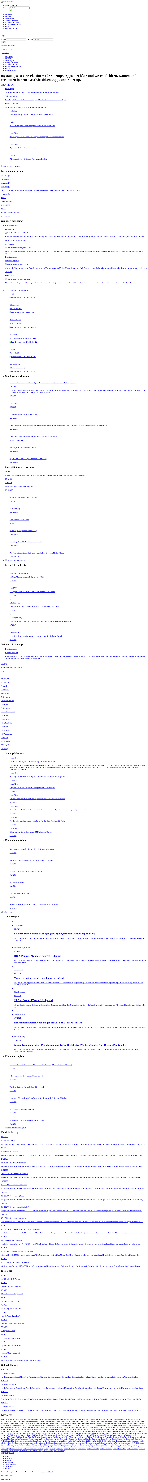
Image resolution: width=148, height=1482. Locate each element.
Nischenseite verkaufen (61, 1433)
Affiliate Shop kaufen (110, 1437)
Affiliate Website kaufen (126, 1437)
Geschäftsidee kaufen (89, 1441)
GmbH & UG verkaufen (56, 1431)
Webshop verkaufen (84, 1435)
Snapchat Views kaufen (56, 1423)
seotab (43, 1472)
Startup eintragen (45, 1449)
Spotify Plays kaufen (89, 1423)
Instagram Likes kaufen (80, 1419)
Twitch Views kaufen (47, 1425)
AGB (7, 1456)
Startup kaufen (37, 1445)
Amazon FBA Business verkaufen (100, 1427)
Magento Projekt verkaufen (43, 1433)
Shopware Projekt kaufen (9, 1445)
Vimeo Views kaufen (62, 1425)
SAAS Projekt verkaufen (78, 1433)
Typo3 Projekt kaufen (66, 1445)
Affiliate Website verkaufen (66, 1427)
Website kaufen (132, 1445)
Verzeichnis (9, 1466)
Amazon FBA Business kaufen (11, 1439)
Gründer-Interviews (12, 22)
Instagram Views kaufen (97, 1419)
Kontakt (8, 1460)
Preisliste (8, 26)
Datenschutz (9, 1458)
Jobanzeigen (9, 18)
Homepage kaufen (138, 1441)
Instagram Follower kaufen (62, 1419)
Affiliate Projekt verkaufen (30, 1427)
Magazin (8, 16)
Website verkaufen (97, 1435)
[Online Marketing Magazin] (15, 560)
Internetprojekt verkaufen (9, 1433)
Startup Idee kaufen (25, 1445)
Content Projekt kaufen (77, 1439)
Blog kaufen (64, 1439)
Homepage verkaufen (95, 1431)
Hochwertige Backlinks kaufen (11, 1449)
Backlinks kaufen (95, 1447)
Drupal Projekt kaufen (125, 1439)
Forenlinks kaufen (107, 1447)
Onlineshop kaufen (105, 1443)
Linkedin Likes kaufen (96, 1421)
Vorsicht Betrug (10, 1464)
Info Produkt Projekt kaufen (10, 1443)
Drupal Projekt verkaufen (58, 1429)
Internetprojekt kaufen (46, 1443)
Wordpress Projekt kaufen (49, 1447)
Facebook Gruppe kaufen (38, 1441)
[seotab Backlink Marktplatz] (15, 1128)
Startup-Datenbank (11, 20)
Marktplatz (9, 14)
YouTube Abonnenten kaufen (28, 1421)
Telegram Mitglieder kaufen (122, 1423)
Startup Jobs (82, 1449)
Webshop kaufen (120, 1445)
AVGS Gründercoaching (33, 1451)
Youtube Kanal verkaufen (37, 1437)
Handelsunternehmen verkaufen (76, 1431)
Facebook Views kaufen (44, 1419)
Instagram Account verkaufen (134, 1431)
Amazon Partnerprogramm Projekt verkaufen (128, 1427)
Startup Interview (57, 1449)
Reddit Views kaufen (22, 1423)
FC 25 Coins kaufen (97, 1425)
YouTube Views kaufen (62, 1421)
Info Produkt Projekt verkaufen (113, 1431)
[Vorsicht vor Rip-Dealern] (10, 166)
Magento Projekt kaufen (76, 1443)
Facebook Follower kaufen (10, 1419)
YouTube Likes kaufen (46, 1421)
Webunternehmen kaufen (9, 1447)
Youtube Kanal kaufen (65, 1447)
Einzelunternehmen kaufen (20, 1441)
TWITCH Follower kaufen (30, 1425)
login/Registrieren (11, 70)
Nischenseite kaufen (92, 1443)
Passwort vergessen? (8, 46)
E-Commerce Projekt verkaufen (78, 1429)
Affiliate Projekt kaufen (95, 1437)
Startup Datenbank (106, 1449)
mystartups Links (7, 1475)
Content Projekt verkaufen (17, 1429)
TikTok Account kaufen (51, 1445)
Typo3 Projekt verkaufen (35, 1435)
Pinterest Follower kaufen (113, 1421)
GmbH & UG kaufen (104, 1441)
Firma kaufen (67, 1441)
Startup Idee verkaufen (133, 1433)
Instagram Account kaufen (29, 1443)
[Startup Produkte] (7, 912)
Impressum (9, 1462)
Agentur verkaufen (82, 1427)
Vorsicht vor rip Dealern (16, 1451)
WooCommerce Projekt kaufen (29, 1447)
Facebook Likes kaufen (28, 1419)
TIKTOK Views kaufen (9, 1421)
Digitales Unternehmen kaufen (95, 1439)
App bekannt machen (81, 1447)
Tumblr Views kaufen (13, 1425)
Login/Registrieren (11, 28)
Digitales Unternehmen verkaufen (38, 1429)
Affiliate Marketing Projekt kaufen (75, 1437)
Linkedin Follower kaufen (80, 1421)
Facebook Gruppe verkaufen (120, 1429)
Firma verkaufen (13, 1431)
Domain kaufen (111, 1439)
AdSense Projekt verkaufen (129, 1425)
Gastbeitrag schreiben (136, 1447)
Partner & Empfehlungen (13, 24)
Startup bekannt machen (31, 1449)
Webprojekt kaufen (96, 1445)
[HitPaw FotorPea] (7, 85)
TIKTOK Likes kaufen (132, 1419)
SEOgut (50, 1472)
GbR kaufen (77, 1441)
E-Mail (3, 39)
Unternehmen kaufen (82, 1445)
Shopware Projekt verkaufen (115, 1433)
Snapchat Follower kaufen (39, 1423)
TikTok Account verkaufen (17, 1435)
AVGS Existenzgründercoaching (53, 1451)
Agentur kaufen (140, 1437)
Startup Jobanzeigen (70, 1449)
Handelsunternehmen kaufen (121, 1441)
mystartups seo (6, 1479)
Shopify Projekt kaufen (136, 1443)
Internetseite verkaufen (26, 1433)
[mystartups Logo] (11, 5)
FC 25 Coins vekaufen (112, 1425)
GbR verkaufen (25, 1431)
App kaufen (55, 1439)
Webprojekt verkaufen (69, 1435)
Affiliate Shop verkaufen (47, 1427)
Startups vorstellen (93, 1449)
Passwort (30, 39)
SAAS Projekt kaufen (120, 1443)
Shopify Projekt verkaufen (96, 1433)
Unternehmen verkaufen (52, 1435)
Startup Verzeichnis (119, 1449)
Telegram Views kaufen (104, 1423)
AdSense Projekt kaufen (54, 1437)
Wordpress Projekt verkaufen (18, 1437)
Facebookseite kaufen (55, 1441)
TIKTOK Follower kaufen (115, 1419)
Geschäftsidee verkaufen (39, 1431)
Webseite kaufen (108, 1445)
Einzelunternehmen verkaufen (100, 1429)
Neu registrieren (6, 49)
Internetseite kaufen (61, 1443)
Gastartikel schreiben (121, 1447)
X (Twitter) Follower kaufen (79, 1425)
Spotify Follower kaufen (73, 1423)
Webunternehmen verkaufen (114, 1435)
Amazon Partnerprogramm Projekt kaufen (36, 1439)
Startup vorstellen (132, 1449)
